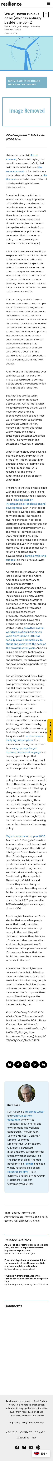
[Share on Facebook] (18, 1064)
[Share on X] (26, 1064)
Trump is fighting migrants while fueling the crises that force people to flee (26, 1278)
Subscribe (22, 1437)
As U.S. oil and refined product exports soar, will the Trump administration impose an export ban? (26, 1247)
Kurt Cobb (12, 26)
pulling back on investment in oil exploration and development (25, 503)
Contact (26, 1432)
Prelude (29, 1163)
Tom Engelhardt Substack (36, 1284)
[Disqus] (26, 1345)
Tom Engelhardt (15, 1284)
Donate (40, 1432)
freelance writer (34, 1111)
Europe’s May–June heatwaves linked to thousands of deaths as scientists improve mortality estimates (25, 1263)
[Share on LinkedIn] (35, 1064)
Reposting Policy (18, 1422)
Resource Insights (12, 29)
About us (11, 1432)
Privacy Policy (36, 1422)
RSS (34, 1437)
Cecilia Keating (14, 1269)
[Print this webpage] (43, 1064)
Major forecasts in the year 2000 (25, 836)
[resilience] (11, 3)
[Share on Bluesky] (10, 1064)
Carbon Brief (29, 1269)
